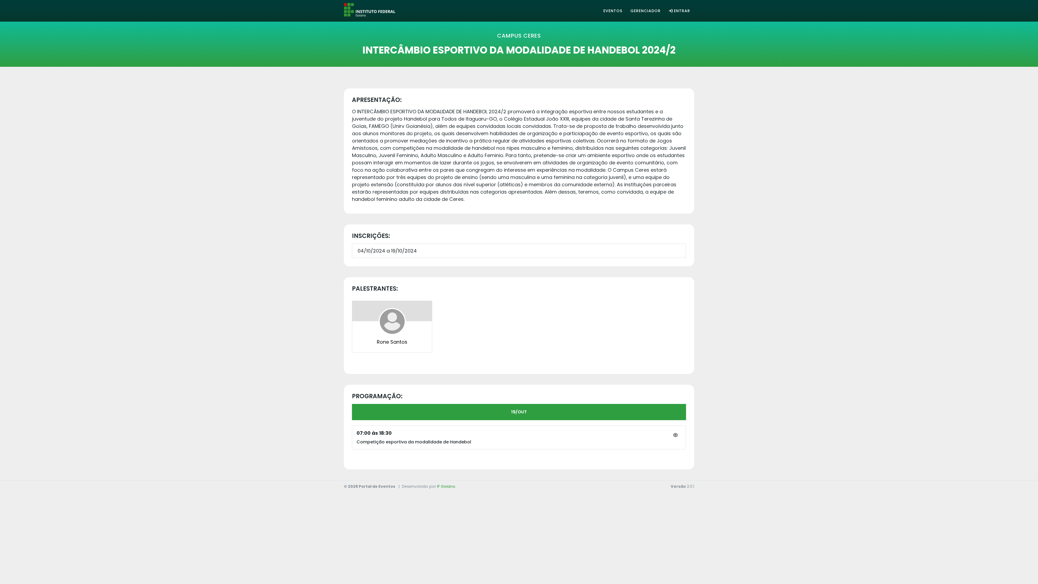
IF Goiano (446, 486)
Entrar (682, 11)
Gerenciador (645, 11)
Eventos (612, 11)
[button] (675, 435)
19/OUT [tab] (519, 412)
